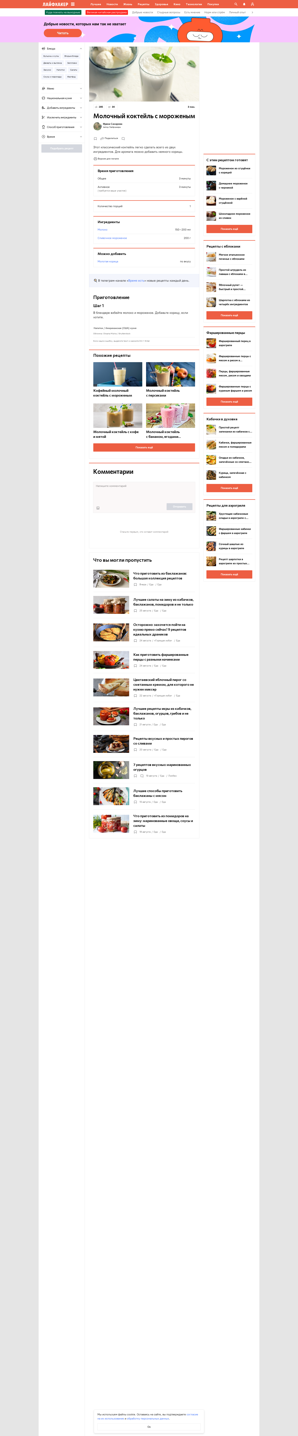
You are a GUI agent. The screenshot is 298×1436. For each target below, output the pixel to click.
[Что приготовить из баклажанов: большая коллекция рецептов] (144, 579)
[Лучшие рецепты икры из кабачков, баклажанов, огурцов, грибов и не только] (144, 716)
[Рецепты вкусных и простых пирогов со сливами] (144, 744)
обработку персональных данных (148, 1418)
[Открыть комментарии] (142, 776)
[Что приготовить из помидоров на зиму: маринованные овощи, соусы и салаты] (144, 823)
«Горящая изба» (163, 640)
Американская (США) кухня (120, 328)
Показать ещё (144, 447)
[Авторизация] (252, 4)
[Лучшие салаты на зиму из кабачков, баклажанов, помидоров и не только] (144, 605)
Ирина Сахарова (112, 123)
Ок (149, 1426)
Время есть (136, 280)
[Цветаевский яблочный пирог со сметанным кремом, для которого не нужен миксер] (144, 687)
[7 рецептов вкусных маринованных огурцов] (144, 770)
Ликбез (172, 775)
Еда (151, 584)
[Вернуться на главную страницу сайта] (55, 4)
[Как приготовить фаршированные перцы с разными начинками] (144, 660)
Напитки (98, 328)
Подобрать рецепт (61, 148)
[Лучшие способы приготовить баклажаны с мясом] (144, 796)
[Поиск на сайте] (236, 4)
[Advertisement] (229, 98)
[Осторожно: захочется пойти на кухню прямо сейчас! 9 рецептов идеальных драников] (144, 632)
